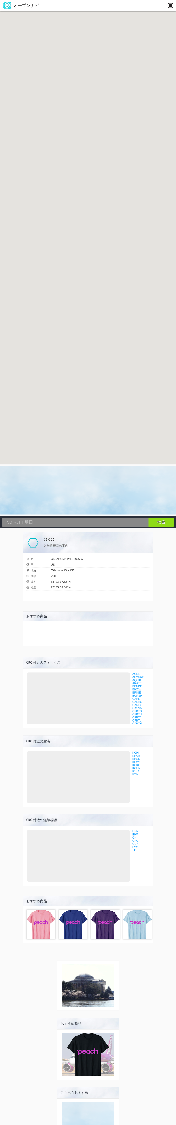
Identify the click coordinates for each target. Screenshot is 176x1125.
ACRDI (136, 673)
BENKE (137, 686)
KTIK (135, 774)
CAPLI (136, 698)
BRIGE (136, 692)
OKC (135, 840)
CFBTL (136, 720)
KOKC (136, 765)
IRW (135, 834)
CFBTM (137, 723)
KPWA (136, 762)
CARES (137, 701)
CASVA (137, 708)
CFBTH (137, 714)
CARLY (137, 705)
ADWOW (138, 677)
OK (134, 837)
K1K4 (135, 771)
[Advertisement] (88, 490)
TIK (134, 850)
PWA (135, 846)
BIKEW (136, 689)
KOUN (136, 768)
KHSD (136, 758)
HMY (135, 831)
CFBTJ (136, 717)
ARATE (137, 683)
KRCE (136, 755)
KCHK (136, 752)
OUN (135, 843)
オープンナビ (25, 5)
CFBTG (137, 711)
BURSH (137, 695)
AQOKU (137, 680)
